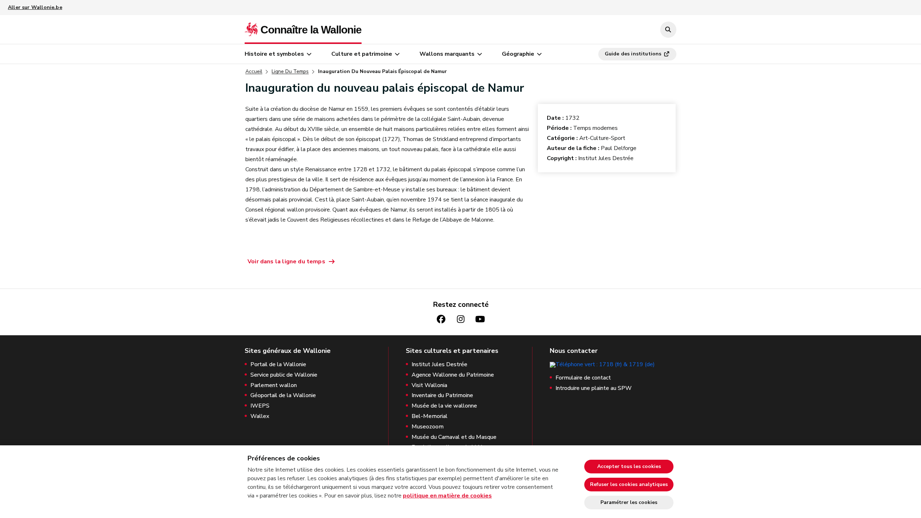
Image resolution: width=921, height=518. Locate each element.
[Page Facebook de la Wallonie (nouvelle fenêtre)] (441, 319)
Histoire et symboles (274, 54)
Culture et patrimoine (361, 54)
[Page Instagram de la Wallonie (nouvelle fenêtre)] (460, 319)
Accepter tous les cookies (629, 466)
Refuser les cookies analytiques (629, 484)
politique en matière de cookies (447, 496)
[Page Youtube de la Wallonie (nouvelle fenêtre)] (480, 319)
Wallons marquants (447, 54)
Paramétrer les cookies (628, 502)
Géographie (518, 54)
